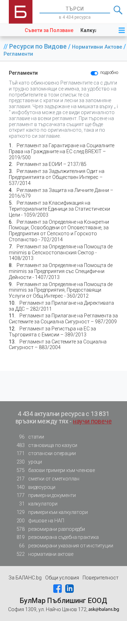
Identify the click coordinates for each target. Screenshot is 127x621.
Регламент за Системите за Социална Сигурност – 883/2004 (58, 344)
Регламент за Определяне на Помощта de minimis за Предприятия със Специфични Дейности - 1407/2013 (61, 271)
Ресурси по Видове (38, 46)
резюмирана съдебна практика (58, 537)
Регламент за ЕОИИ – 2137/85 (51, 164)
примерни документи (46, 495)
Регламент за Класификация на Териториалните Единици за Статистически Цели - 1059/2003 (59, 209)
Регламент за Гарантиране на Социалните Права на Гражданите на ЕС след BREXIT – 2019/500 (61, 151)
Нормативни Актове (97, 47)
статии (31, 437)
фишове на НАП (40, 520)
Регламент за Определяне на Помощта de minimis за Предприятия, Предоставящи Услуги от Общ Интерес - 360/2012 (61, 290)
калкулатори (38, 504)
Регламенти (18, 54)
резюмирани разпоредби (51, 529)
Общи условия (62, 577)
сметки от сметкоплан (48, 479)
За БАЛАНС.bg (25, 577)
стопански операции (46, 453)
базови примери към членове (56, 470)
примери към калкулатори (52, 512)
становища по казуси (47, 445)
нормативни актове (45, 554)
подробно (109, 72)
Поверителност (101, 577)
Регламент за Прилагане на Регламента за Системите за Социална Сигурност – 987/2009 (63, 318)
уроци (29, 462)
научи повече (92, 421)
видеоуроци (36, 487)
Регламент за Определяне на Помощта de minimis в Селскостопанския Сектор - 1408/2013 (61, 252)
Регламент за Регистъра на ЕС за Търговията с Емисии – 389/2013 (52, 331)
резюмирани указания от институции (66, 545)
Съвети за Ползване (49, 30)
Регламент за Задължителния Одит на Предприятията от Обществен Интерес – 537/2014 (56, 177)
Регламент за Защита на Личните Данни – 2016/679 (61, 193)
